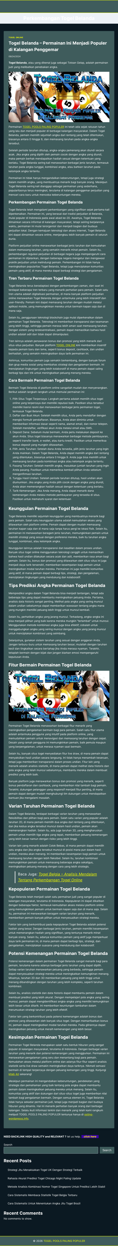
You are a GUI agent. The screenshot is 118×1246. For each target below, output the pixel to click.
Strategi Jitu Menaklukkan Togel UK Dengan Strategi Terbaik (45, 1169)
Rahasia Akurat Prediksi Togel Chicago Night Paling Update (44, 1178)
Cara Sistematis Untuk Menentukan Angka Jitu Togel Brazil (44, 1203)
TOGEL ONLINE (16, 37)
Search (8, 1144)
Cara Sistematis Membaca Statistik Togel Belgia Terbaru (42, 1195)
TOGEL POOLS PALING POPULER (43, 126)
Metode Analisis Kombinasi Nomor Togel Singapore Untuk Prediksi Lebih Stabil (56, 1186)
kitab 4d (14, 1074)
